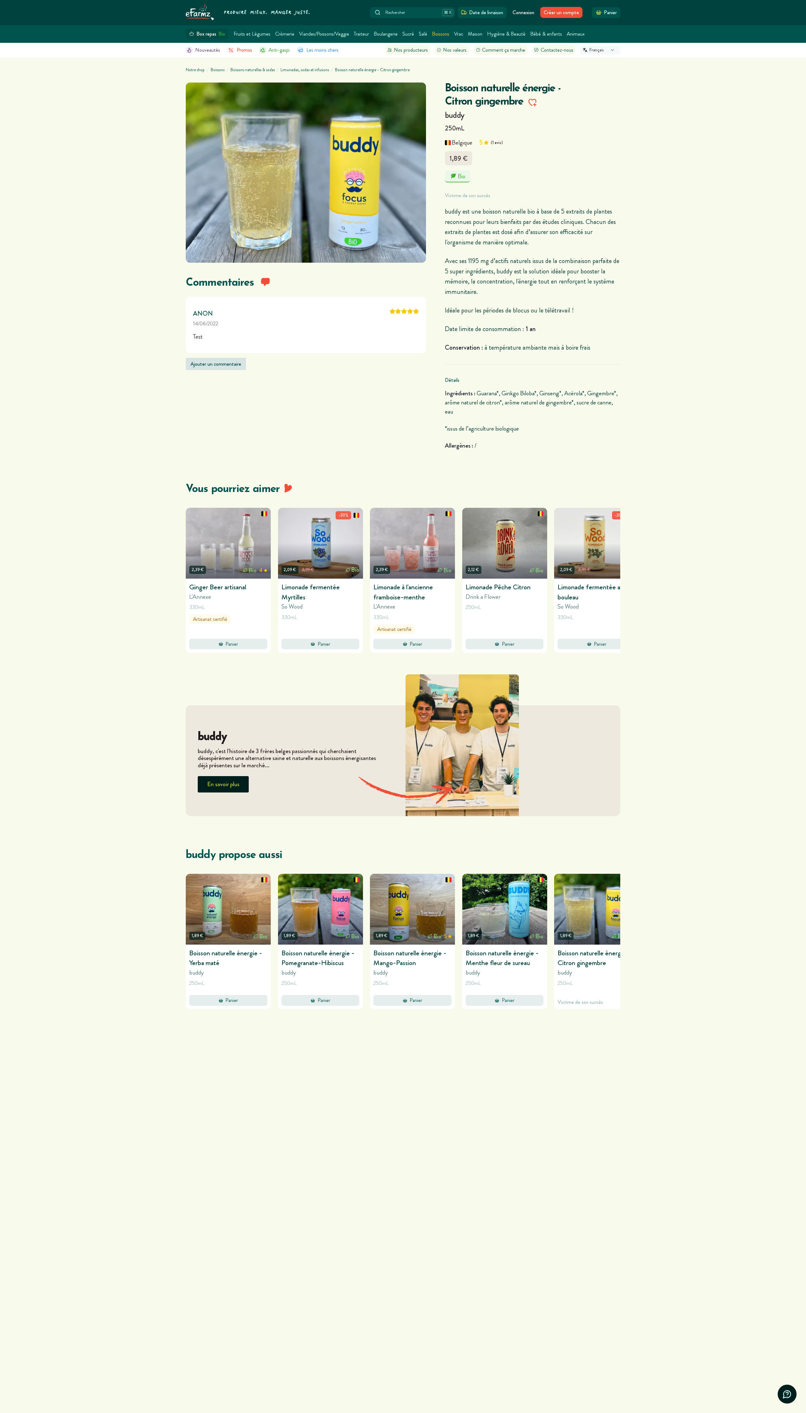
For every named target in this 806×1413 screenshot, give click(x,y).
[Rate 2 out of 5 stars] (398, 311)
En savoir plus (223, 784)
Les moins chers (322, 50)
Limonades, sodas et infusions (305, 70)
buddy (455, 115)
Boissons (440, 33)
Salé (423, 33)
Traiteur (361, 33)
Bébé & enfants (546, 33)
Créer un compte (561, 12)
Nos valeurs (455, 50)
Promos (244, 50)
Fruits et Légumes (252, 33)
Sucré (408, 33)
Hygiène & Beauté (506, 33)
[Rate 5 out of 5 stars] (416, 311)
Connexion (523, 12)
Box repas (210, 33)
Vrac (458, 33)
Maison (475, 33)
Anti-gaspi (279, 50)
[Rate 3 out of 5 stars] (404, 311)
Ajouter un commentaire (215, 364)
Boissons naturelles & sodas (252, 70)
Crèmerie (284, 33)
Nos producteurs (411, 50)
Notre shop (195, 70)
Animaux (576, 33)
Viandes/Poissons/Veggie (324, 33)
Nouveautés (207, 50)
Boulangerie (386, 33)
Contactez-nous (557, 50)
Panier (231, 644)
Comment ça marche (503, 50)
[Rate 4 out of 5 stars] (410, 311)
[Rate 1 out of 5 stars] (392, 311)
